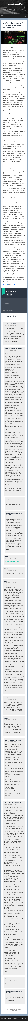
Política (7, 303)
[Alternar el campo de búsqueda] (26, 16)
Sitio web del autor (11, 294)
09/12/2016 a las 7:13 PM (10, 804)
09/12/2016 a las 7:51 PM (11, 980)
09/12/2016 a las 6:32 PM (10, 582)
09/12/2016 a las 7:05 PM (10, 719)
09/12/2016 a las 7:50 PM (12, 501)
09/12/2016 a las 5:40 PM (11, 350)
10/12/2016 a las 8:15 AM (12, 516)
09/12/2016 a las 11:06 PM (11, 741)
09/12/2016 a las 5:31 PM (10, 570)
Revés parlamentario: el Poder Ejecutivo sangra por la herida (13, 25)
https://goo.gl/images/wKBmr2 (12, 561)
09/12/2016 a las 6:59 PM (10, 699)
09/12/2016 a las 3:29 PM (10, 325)
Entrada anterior (9, 308)
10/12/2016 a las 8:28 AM (12, 994)
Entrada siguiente (9, 310)
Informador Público (14, 4)
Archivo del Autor (7, 294)
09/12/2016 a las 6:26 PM (11, 558)
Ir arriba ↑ (24, 1018)
